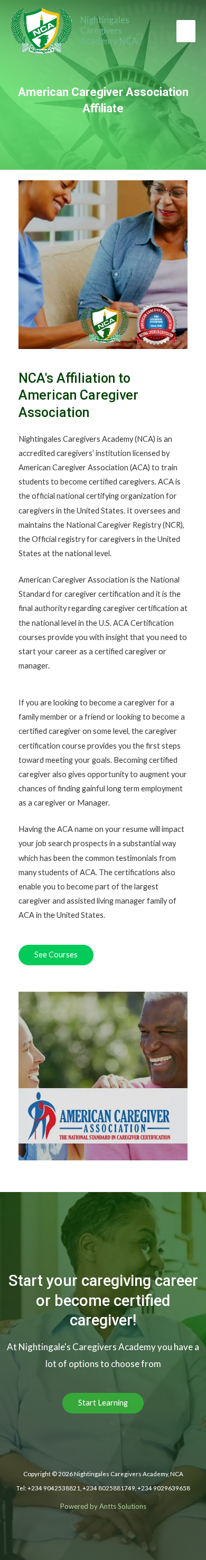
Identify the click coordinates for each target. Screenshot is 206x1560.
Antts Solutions (122, 1506)
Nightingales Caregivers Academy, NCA (108, 30)
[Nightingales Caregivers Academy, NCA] (41, 31)
